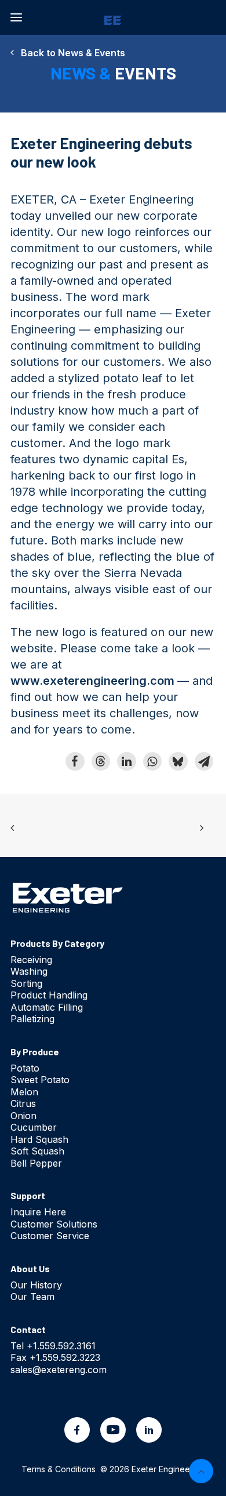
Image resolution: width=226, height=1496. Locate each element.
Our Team (32, 1296)
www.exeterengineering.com (92, 681)
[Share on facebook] (74, 761)
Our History (36, 1285)
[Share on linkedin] (126, 761)
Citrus (23, 1103)
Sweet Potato (40, 1079)
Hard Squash (39, 1139)
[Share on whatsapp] (152, 761)
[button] (16, 17)
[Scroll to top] (201, 1470)
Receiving (31, 959)
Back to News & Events (69, 53)
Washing (29, 971)
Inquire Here (38, 1212)
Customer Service (49, 1235)
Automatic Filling (46, 1007)
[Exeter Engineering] (113, 17)
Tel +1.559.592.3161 (53, 1346)
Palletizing (32, 1019)
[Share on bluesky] (178, 761)
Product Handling (49, 995)
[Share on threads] (101, 761)
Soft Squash (37, 1151)
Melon (24, 1092)
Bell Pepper (36, 1163)
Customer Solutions (53, 1224)
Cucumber (33, 1127)
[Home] (67, 897)
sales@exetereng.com (58, 1369)
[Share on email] (204, 761)
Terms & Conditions (58, 1469)
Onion (23, 1115)
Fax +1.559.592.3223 (55, 1357)
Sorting (26, 983)
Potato (24, 1068)
